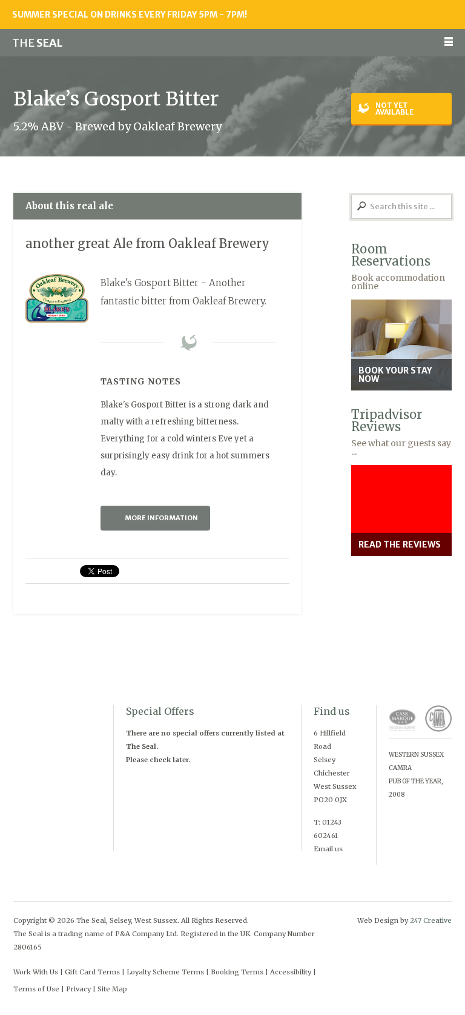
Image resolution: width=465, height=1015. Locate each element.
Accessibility (290, 972)
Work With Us (35, 972)
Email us (328, 849)
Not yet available (394, 108)
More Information (161, 518)
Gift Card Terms (92, 972)
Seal (37, 43)
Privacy (78, 989)
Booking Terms (237, 972)
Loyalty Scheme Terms (165, 972)
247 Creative (431, 920)
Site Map (112, 989)
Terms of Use (36, 989)
